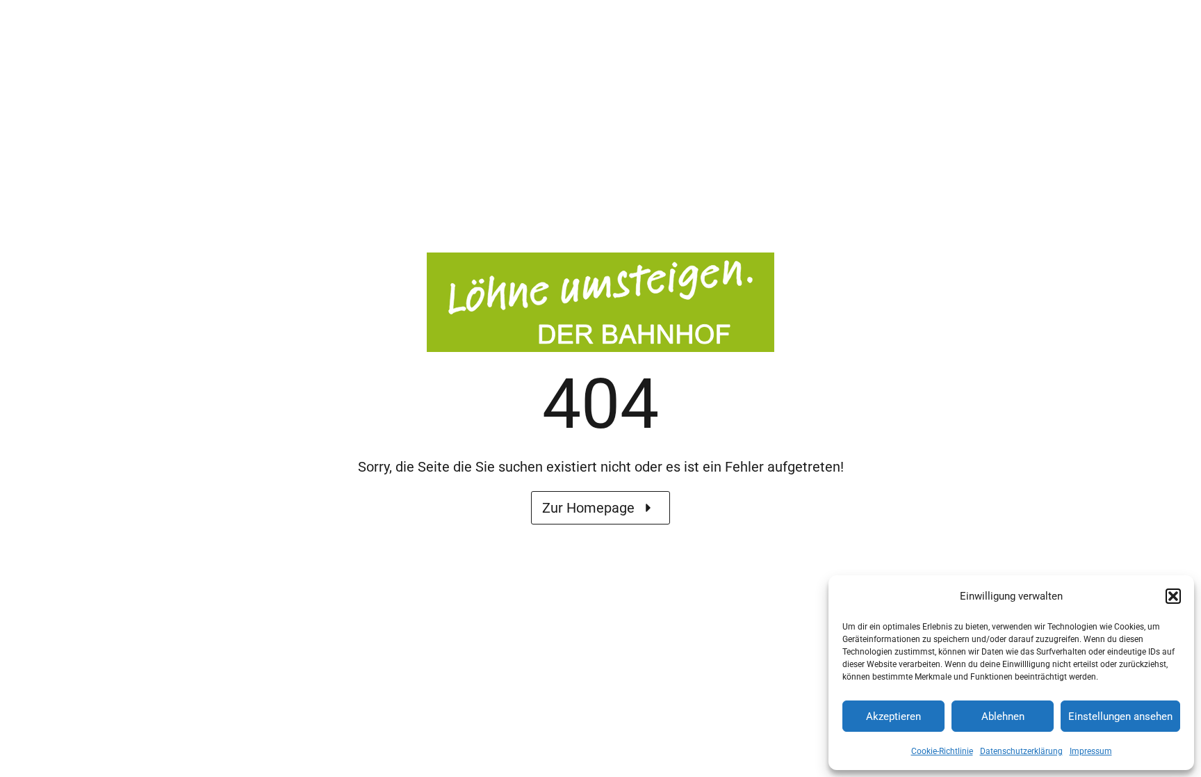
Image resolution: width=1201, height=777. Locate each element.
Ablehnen (1002, 716)
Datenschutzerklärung (1021, 751)
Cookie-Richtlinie (942, 751)
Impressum (1091, 751)
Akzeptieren (893, 716)
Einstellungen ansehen (1120, 716)
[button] (1173, 596)
